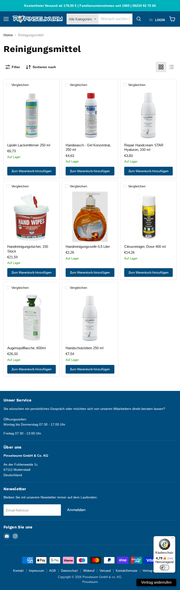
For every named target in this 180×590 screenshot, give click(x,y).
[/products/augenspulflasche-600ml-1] (31, 318)
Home (8, 35)
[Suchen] (138, 19)
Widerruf (88, 570)
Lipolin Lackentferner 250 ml (28, 145)
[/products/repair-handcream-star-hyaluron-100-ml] (148, 115)
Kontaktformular (126, 570)
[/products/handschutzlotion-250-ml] (90, 318)
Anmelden (76, 510)
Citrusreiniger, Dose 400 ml (145, 247)
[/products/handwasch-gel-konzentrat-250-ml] (90, 115)
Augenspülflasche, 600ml (26, 348)
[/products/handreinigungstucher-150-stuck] (31, 217)
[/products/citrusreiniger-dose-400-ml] (148, 217)
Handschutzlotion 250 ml (84, 348)
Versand (105, 570)
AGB (52, 570)
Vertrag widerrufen (156, 582)
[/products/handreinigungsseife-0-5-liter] (90, 217)
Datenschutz (69, 570)
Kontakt (18, 570)
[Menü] (172, 539)
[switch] (164, 567)
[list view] (171, 67)
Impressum (36, 570)
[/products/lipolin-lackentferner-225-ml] (31, 115)
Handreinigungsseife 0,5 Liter (88, 247)
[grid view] (161, 67)
